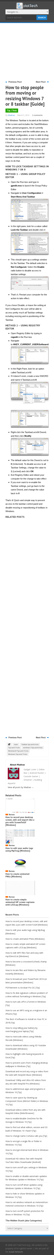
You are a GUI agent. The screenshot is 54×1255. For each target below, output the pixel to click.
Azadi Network (16, 1251)
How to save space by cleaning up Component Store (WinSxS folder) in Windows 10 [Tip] (26, 1101)
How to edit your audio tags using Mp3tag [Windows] (19, 849)
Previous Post (15, 81)
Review (12, 814)
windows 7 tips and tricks (32, 747)
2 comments (37, 115)
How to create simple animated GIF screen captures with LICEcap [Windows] (20, 902)
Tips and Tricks (14, 747)
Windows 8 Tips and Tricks (18, 751)
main (16, 744)
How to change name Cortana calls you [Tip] (26, 1136)
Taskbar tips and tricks (29, 744)
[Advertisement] (27, 51)
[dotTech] (27, 8)
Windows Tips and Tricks (17, 754)
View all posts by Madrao (21, 787)
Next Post (41, 81)
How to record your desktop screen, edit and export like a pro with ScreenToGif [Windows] (19, 821)
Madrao (11, 115)
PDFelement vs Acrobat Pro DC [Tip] (22, 987)
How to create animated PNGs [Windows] (17, 875)
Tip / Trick (12, 110)
